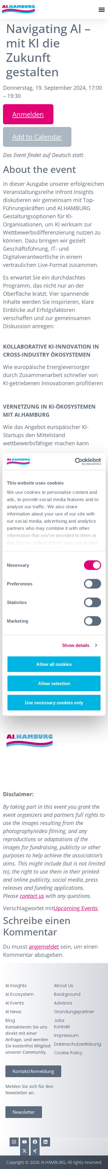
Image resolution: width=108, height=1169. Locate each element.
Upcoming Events (76, 908)
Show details (75, 645)
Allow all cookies (54, 663)
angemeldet (44, 946)
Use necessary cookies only (54, 702)
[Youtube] (24, 1141)
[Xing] (35, 1150)
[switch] (92, 583)
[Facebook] (35, 1141)
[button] (101, 9)
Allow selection (54, 683)
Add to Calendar (37, 136)
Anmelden (28, 114)
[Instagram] (14, 1141)
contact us (32, 895)
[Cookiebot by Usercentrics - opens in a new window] (76, 462)
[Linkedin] (45, 1141)
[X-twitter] (24, 1150)
